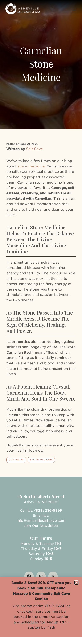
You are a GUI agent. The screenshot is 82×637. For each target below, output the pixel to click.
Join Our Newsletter (41, 526)
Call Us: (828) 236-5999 (41, 510)
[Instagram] (41, 576)
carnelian (16, 459)
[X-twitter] (53, 576)
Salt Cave (34, 149)
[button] (74, 9)
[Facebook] (29, 576)
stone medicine (31, 166)
